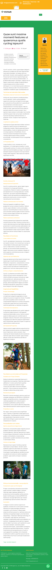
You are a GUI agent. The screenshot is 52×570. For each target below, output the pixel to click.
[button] (27, 56)
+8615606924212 (34, 558)
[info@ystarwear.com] (2, 3)
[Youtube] (7, 568)
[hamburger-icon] (40, 15)
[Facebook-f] (2, 568)
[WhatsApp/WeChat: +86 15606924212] (21, 3)
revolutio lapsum (11, 542)
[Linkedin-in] (5, 568)
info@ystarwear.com (10, 3)
